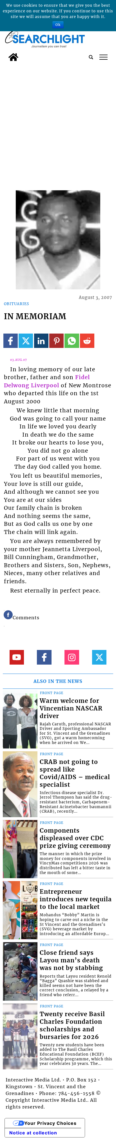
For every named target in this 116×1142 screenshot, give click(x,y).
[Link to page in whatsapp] (71, 341)
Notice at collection (33, 1133)
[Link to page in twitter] (26, 341)
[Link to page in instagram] (71, 657)
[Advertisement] (58, 125)
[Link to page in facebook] (10, 341)
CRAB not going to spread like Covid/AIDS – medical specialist (75, 773)
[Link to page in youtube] (17, 657)
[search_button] (91, 57)
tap (103, 57)
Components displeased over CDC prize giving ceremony (75, 838)
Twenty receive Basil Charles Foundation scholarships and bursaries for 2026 (72, 1026)
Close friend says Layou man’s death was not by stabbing (71, 960)
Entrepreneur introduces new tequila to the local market (76, 899)
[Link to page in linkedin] (41, 341)
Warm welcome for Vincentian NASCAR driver (71, 708)
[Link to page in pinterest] (56, 341)
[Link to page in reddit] (87, 341)
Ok (58, 25)
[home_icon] (13, 57)
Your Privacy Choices (50, 1123)
